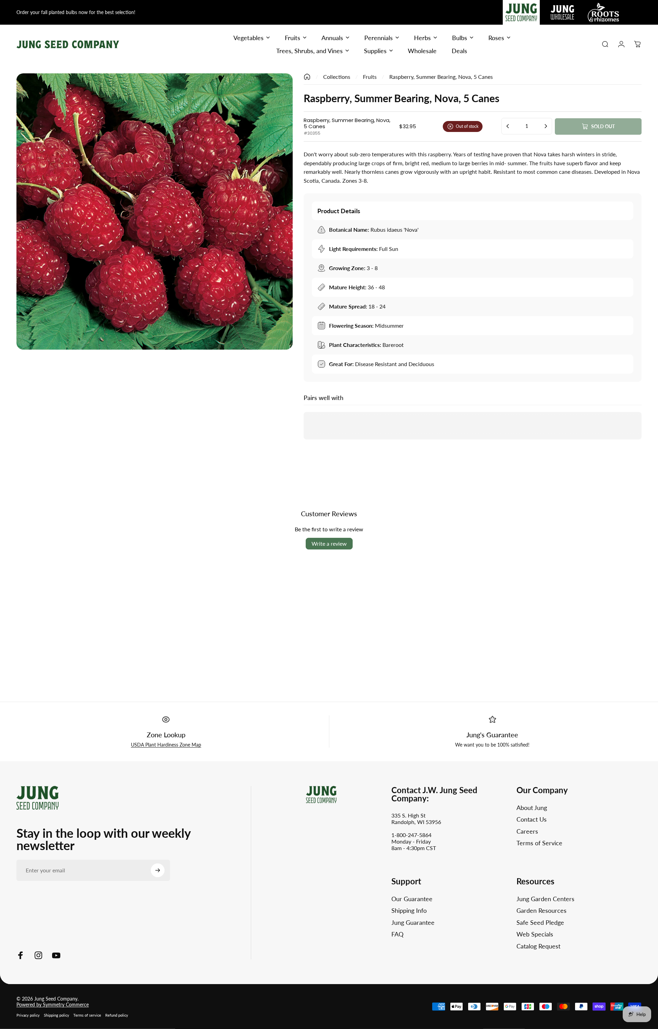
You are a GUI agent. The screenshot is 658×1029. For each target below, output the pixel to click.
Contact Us (531, 819)
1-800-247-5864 (411, 835)
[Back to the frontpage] (307, 76)
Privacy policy (28, 1015)
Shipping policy (56, 1015)
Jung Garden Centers (545, 899)
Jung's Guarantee (492, 734)
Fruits (370, 76)
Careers (527, 831)
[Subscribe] (157, 870)
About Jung (531, 807)
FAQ (397, 934)
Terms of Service (539, 843)
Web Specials (534, 934)
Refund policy (116, 1015)
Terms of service (87, 1015)
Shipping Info (409, 910)
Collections (336, 76)
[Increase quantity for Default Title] (545, 126)
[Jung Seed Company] (37, 797)
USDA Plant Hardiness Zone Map (166, 745)
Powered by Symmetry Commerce (52, 1004)
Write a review (329, 543)
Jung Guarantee (413, 922)
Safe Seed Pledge (540, 922)
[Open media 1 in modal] (154, 211)
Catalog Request (538, 946)
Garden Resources (541, 910)
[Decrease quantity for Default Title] (508, 126)
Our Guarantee (411, 899)
